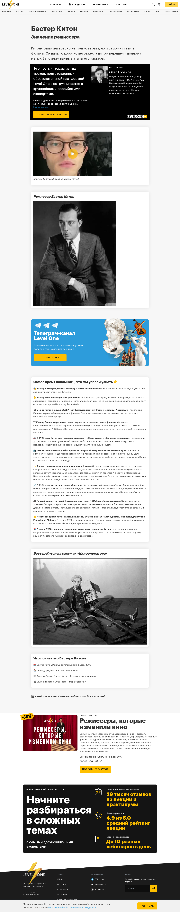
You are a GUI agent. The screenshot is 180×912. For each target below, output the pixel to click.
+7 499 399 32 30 (31, 895)
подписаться (50, 358)
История (6, 12)
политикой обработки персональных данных (72, 908)
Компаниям (101, 4)
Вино (157, 12)
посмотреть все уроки (51, 114)
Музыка (84, 12)
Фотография (116, 12)
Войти (171, 4)
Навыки (71, 12)
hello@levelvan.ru (33, 887)
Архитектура (133, 12)
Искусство (98, 12)
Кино (147, 12)
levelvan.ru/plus (41, 107)
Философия (172, 12)
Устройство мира (37, 12)
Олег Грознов (120, 72)
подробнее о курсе (95, 769)
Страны (19, 12)
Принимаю (147, 906)
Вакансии (62, 895)
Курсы (54, 4)
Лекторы (121, 4)
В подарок (78, 4)
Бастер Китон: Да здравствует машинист (75, 676)
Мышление (56, 12)
